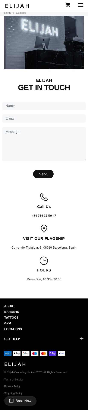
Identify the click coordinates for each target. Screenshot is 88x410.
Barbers (11, 311)
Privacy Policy (12, 386)
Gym (7, 323)
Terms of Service (13, 379)
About (9, 306)
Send (43, 174)
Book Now (23, 401)
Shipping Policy (13, 393)
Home (7, 12)
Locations (13, 329)
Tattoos (11, 317)
